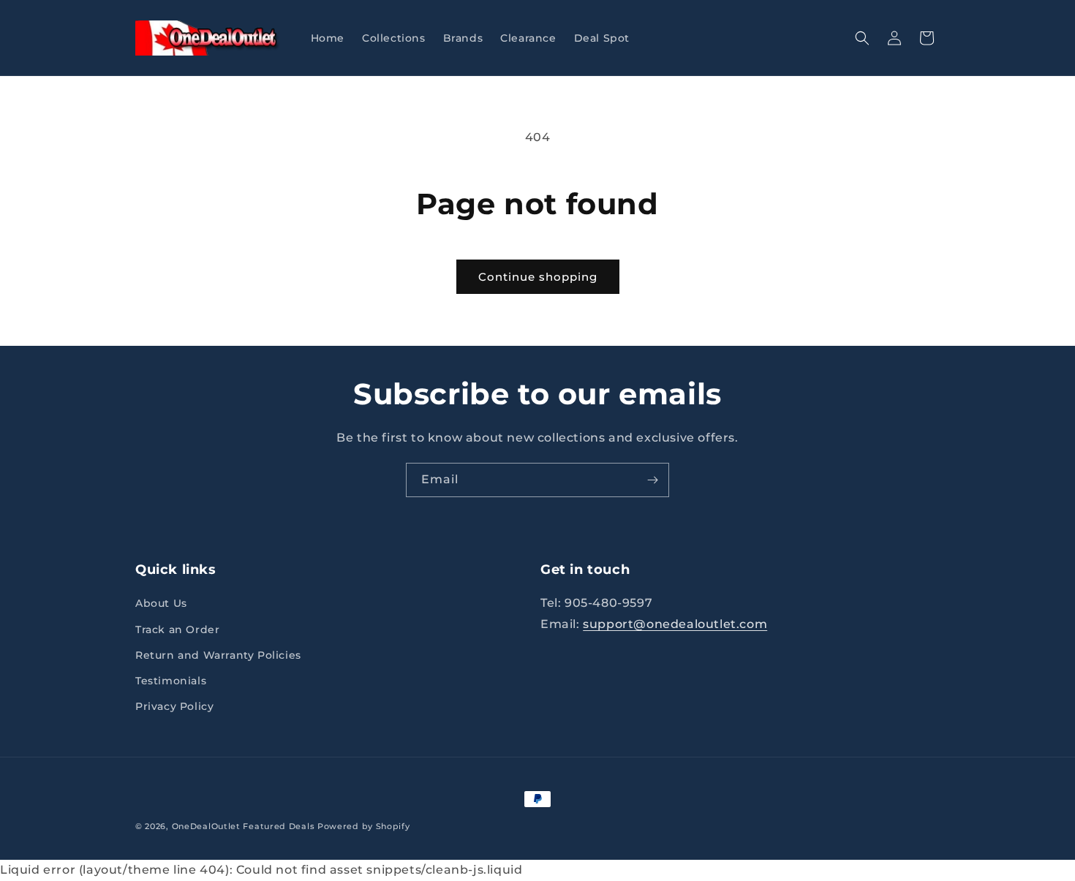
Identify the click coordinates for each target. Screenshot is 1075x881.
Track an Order (177, 629)
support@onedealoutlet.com (675, 625)
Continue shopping (537, 277)
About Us (161, 603)
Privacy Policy (174, 707)
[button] (862, 38)
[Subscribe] (652, 480)
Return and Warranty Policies (218, 655)
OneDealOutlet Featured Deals (243, 826)
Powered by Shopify (363, 826)
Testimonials (170, 680)
